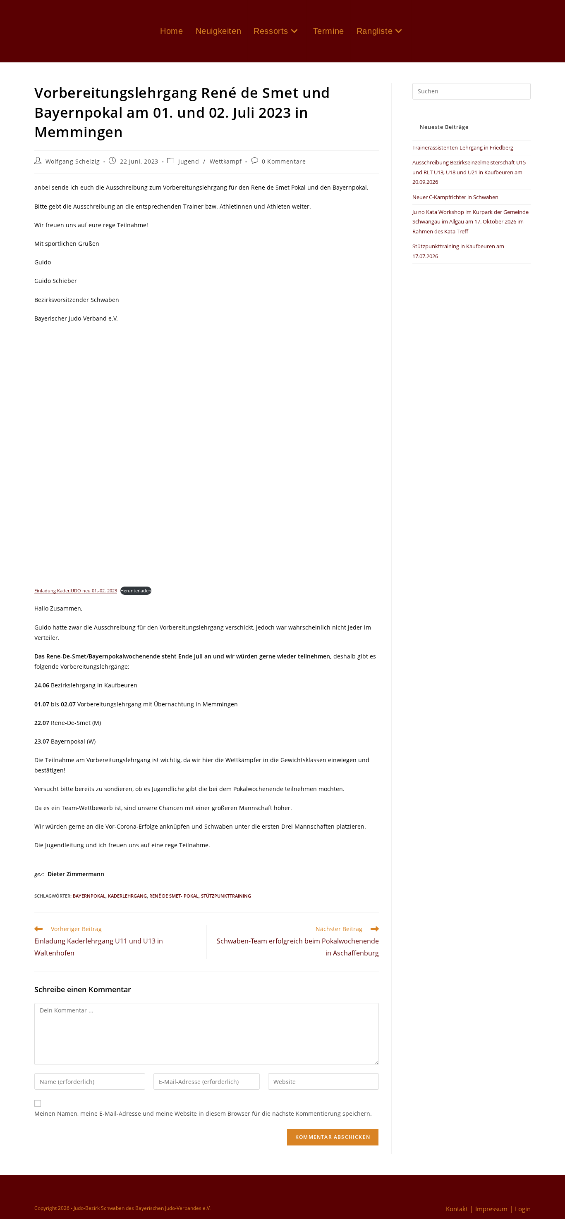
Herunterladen (135, 590)
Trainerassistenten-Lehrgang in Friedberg (462, 147)
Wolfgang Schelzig (72, 161)
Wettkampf (226, 161)
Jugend (188, 161)
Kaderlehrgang (127, 896)
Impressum (491, 1209)
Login (523, 1209)
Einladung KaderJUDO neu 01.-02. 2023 (75, 590)
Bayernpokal (89, 896)
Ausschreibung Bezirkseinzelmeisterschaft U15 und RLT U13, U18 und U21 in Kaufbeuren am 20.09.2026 (469, 172)
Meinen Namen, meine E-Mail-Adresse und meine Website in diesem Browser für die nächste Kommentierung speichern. (203, 1113)
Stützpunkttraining (226, 896)
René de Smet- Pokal (174, 896)
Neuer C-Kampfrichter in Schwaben (455, 197)
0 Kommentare (284, 161)
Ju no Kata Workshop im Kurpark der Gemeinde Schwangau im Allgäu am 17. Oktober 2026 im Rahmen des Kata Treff (470, 221)
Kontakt (457, 1209)
